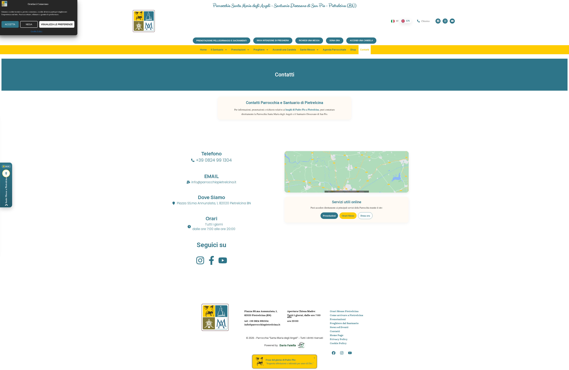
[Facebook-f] (211, 260)
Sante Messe (307, 49)
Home (203, 49)
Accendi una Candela (284, 49)
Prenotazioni (238, 49)
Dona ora (365, 215)
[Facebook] (438, 21)
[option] (405, 21)
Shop (353, 49)
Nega (29, 24)
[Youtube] (452, 21)
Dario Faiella (287, 345)
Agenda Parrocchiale (334, 49)
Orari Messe (348, 215)
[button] (6, 185)
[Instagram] (445, 21)
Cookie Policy (36, 31)
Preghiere (259, 49)
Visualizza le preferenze (57, 24)
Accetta (10, 24)
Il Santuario (217, 49)
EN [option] (408, 20)
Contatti (364, 49)
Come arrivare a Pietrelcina (346, 315)
